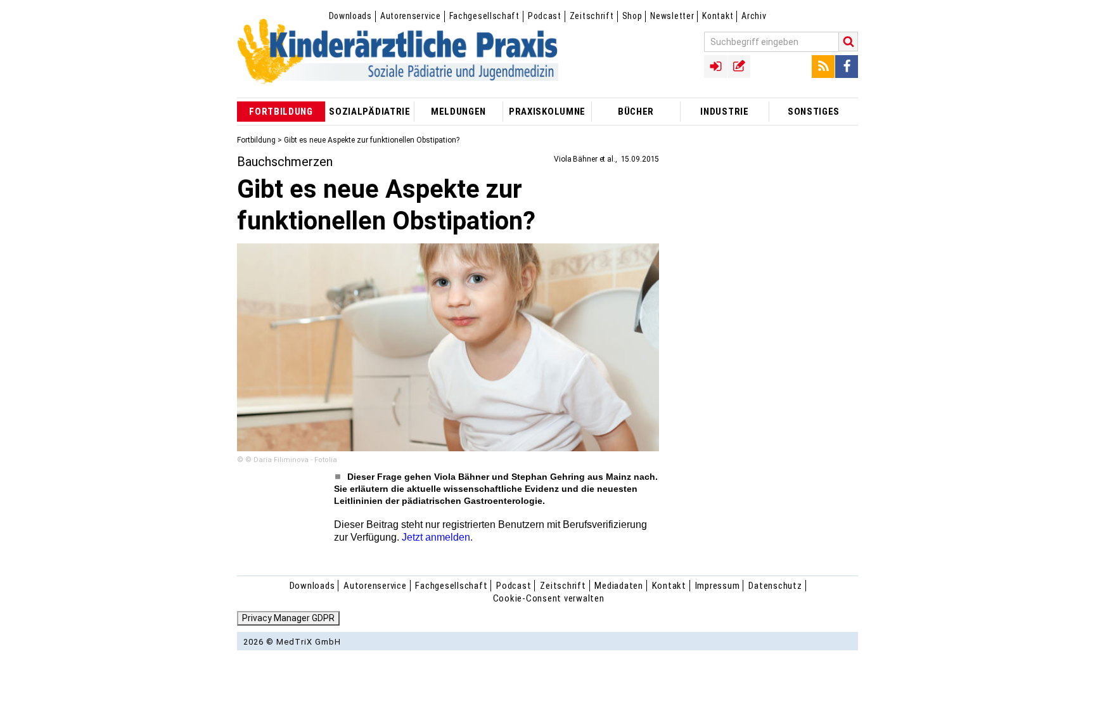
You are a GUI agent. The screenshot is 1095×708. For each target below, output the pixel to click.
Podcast (544, 16)
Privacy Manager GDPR (288, 618)
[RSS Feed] (823, 66)
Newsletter (672, 16)
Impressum (717, 585)
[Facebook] (846, 66)
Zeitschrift (592, 16)
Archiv (753, 16)
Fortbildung (256, 140)
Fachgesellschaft (484, 16)
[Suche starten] (848, 41)
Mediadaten (618, 585)
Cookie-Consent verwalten (549, 598)
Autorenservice (410, 16)
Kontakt (717, 16)
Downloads (350, 16)
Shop (632, 16)
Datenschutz (775, 585)
